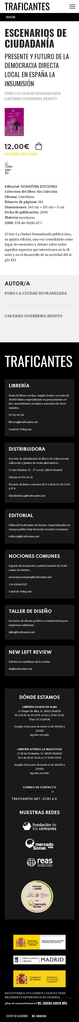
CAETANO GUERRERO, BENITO (31, 98)
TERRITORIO (27, 218)
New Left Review (30, 652)
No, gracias (39, 1016)
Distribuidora (27, 449)
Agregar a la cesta (39, 146)
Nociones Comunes (34, 556)
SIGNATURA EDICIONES (39, 186)
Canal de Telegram (20, 429)
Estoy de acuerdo (17, 1016)
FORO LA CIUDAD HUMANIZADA (33, 93)
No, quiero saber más (52, 1003)
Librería (19, 386)
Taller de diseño (30, 611)
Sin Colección (47, 192)
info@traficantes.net (39, 791)
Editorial (21, 515)
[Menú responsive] (72, 6)
